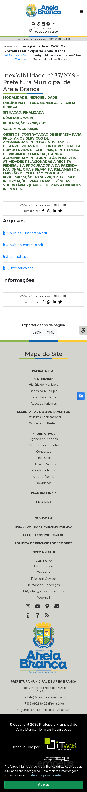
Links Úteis (43, 458)
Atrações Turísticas (44, 403)
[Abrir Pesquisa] (33, 24)
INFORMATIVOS (44, 434)
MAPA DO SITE (43, 551)
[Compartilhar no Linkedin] (54, 211)
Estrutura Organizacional (43, 417)
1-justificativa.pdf (19, 268)
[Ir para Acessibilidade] (38, 24)
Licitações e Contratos (22, 57)
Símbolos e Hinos (43, 397)
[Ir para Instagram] (27, 607)
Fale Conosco (43, 566)
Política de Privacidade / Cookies (43, 543)
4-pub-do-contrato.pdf (24, 245)
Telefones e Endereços (44, 585)
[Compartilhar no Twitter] (60, 211)
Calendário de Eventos (43, 445)
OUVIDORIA (43, 518)
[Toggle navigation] (81, 11)
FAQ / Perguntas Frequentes (43, 591)
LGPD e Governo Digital (43, 535)
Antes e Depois (43, 477)
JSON (37, 332)
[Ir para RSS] (47, 615)
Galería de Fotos (43, 470)
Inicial (8, 55)
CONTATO (43, 561)
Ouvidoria (43, 572)
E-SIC (43, 510)
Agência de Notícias (44, 439)
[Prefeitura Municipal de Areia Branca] (44, 10)
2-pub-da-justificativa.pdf (26, 233)
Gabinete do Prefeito (43, 423)
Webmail (43, 597)
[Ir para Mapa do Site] (47, 607)
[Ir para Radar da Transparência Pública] (53, 24)
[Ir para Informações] (27, 615)
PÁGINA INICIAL (43, 371)
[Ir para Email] (56, 607)
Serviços (43, 501)
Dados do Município (43, 391)
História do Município (43, 384)
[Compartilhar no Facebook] (43, 211)
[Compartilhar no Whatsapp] (49, 211)
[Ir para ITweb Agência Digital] (58, 747)
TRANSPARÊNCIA (44, 493)
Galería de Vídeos (43, 464)
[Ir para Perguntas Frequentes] (48, 24)
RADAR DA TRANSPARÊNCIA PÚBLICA (43, 526)
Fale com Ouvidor (43, 579)
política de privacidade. (44, 775)
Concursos (43, 451)
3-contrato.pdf (17, 257)
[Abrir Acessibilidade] (83, 330)
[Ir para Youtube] (37, 607)
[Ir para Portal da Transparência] (43, 24)
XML (50, 332)
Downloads (43, 483)
